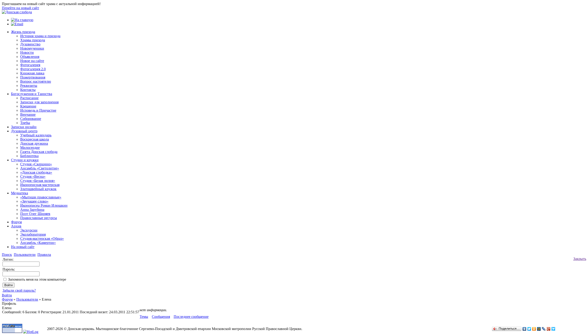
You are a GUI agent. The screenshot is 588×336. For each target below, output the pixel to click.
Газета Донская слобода (38, 152)
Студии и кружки (25, 160)
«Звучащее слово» (34, 201)
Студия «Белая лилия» (37, 181)
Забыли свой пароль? (19, 290)
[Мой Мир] (539, 329)
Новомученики (32, 48)
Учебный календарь (35, 135)
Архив (16, 226)
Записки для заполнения (39, 102)
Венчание (28, 114)
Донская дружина (34, 143)
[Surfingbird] (553, 329)
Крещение (28, 106)
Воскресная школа (34, 139)
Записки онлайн (24, 127)
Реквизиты (28, 86)
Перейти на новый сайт (20, 8)
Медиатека (19, 193)
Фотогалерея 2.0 (33, 69)
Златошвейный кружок (38, 189)
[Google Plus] (548, 329)
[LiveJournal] (543, 329)
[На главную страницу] (17, 12)
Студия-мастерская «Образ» (42, 238)
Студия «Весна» (32, 176)
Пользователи (27, 299)
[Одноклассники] (534, 329)
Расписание (29, 98)
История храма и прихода (40, 36)
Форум (16, 222)
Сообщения (161, 317)
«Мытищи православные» (40, 197)
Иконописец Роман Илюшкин (44, 205)
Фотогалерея (30, 65)
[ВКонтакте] (524, 329)
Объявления (29, 57)
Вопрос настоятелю (35, 81)
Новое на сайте (32, 61)
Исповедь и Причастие (38, 110)
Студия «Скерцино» (36, 164)
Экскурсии (28, 230)
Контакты (28, 90)
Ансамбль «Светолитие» (39, 168)
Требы (25, 123)
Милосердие (30, 148)
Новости (27, 52)
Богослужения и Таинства (31, 94)
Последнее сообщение (191, 317)
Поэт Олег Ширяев (35, 214)
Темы (144, 317)
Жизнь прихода (23, 32)
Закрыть (579, 259)
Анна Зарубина (32, 210)
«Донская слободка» (36, 172)
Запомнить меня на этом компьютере (37, 279)
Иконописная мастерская (39, 185)
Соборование (30, 119)
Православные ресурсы (38, 218)
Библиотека (29, 156)
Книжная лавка (32, 73)
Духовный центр (24, 131)
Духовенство (30, 44)
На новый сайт (22, 247)
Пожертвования (32, 77)
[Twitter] (529, 329)
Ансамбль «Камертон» (38, 243)
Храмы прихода (32, 40)
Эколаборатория (33, 234)
